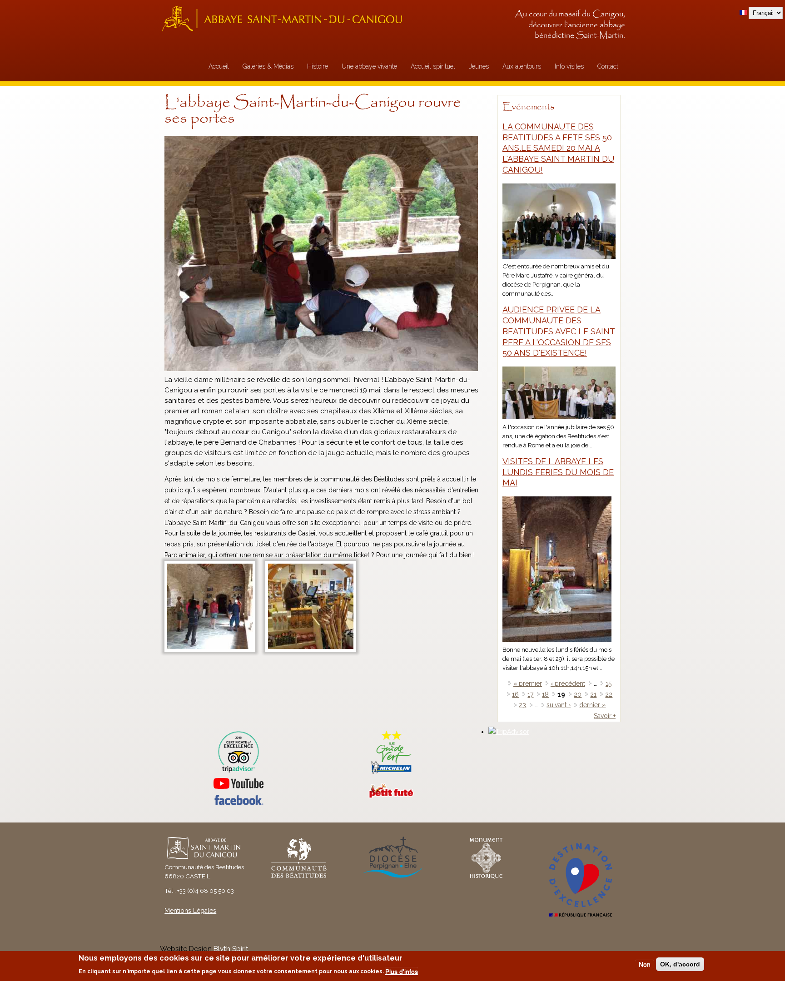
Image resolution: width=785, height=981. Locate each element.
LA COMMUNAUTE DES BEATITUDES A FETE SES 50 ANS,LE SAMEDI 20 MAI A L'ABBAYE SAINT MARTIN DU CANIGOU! (558, 148)
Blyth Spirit (231, 949)
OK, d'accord (680, 964)
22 (608, 694)
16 (515, 694)
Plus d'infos (401, 971)
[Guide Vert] (391, 772)
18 (545, 694)
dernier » (592, 704)
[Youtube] (238, 783)
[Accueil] (285, 18)
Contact (607, 66)
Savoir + (605, 715)
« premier (527, 683)
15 (608, 683)
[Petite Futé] (391, 796)
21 (593, 694)
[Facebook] (238, 803)
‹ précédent (568, 683)
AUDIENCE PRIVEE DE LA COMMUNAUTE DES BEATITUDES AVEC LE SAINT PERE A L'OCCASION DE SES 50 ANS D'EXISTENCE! (558, 331)
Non (645, 964)
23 (522, 704)
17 (530, 694)
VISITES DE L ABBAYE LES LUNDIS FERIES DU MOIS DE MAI (558, 472)
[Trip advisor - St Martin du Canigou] (238, 752)
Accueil (219, 66)
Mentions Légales (190, 910)
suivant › (559, 704)
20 (577, 694)
